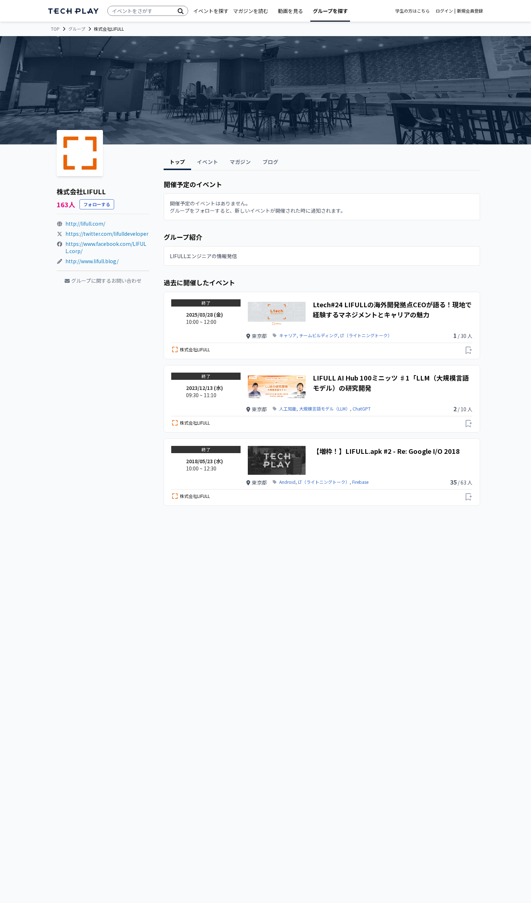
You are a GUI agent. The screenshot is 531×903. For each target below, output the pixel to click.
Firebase (360, 482)
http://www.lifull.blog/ (91, 261)
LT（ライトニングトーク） (366, 335)
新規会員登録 (470, 11)
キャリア (288, 335)
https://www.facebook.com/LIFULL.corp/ (105, 247)
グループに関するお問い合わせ (106, 280)
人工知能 (288, 409)
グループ (76, 29)
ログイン (444, 11)
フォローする (96, 204)
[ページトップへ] (73, 11)
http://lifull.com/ (85, 223)
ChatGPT (362, 409)
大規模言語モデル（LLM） (324, 409)
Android (287, 482)
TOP (55, 29)
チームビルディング (318, 335)
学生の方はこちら (412, 11)
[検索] (181, 10)
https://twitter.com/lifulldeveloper (106, 233)
